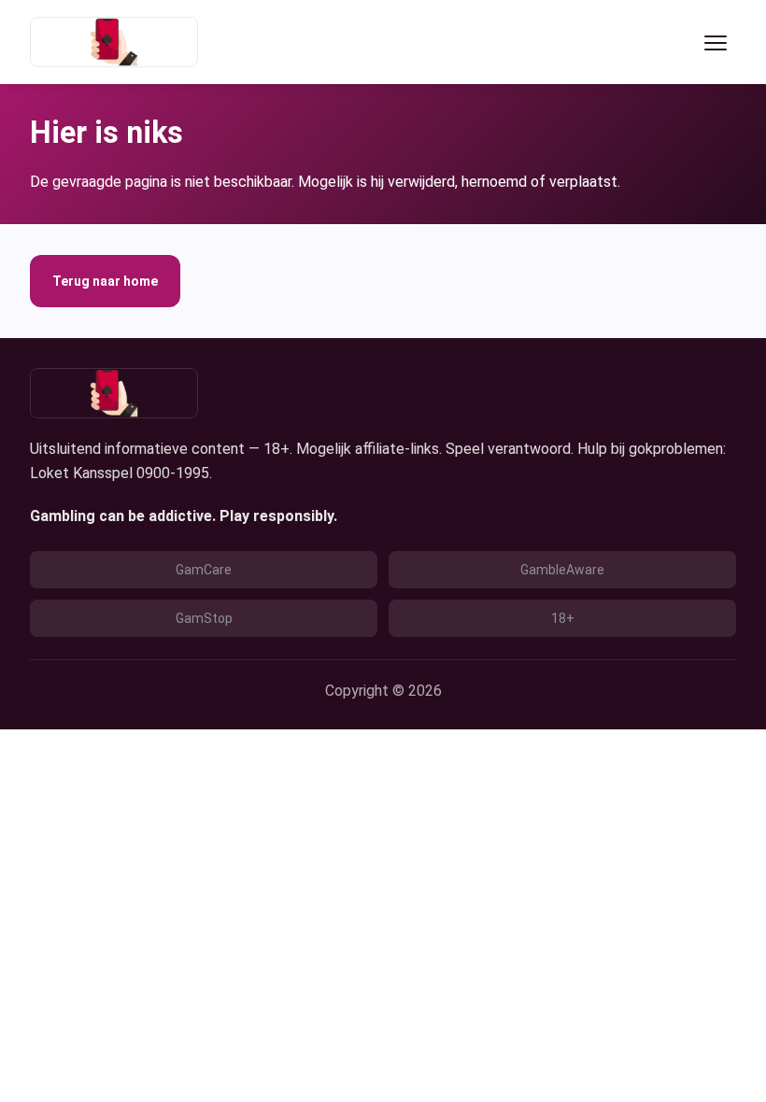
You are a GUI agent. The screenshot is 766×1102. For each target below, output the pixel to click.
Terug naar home (105, 281)
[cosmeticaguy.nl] (114, 42)
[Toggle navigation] (715, 42)
